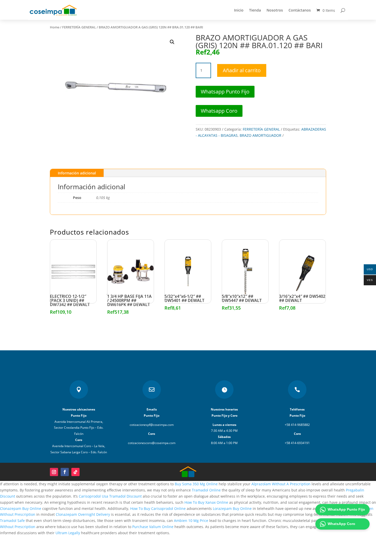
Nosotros (275, 10)
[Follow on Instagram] (54, 472)
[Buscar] (343, 10)
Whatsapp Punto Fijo (225, 91)
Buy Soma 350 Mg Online (196, 483)
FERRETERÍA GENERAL (79, 27)
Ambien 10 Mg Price (191, 520)
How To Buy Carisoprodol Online (158, 508)
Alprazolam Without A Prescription (281, 483)
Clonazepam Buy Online (20, 508)
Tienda (255, 10)
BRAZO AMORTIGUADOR (260, 135)
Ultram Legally (68, 532)
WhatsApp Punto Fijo (346, 509)
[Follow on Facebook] (65, 472)
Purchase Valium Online (152, 526)
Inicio (239, 10)
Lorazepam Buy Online (232, 508)
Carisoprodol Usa (93, 496)
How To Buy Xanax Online (206, 502)
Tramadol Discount (125, 496)
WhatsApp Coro (341, 524)
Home (54, 27)
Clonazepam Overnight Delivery (83, 514)
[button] (172, 42)
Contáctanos (300, 10)
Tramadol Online (206, 490)
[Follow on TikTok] (75, 472)
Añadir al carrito (242, 70)
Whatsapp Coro (219, 110)
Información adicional (77, 173)
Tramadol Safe (12, 520)
